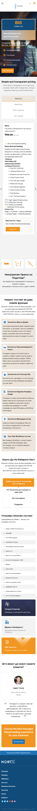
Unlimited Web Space (13, 50)
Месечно (18, 99)
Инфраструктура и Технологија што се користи (18, 482)
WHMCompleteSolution (22, 753)
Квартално (18, 104)
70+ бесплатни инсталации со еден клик (18, 491)
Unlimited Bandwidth (13, 60)
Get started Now (8, 70)
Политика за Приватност (23, 809)
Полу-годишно (18, 110)
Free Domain (10, 55)
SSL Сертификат (18, 498)
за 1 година (18, 116)
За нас (33, 809)
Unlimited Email (11, 65)
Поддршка (18, 504)
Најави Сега (13, 229)
